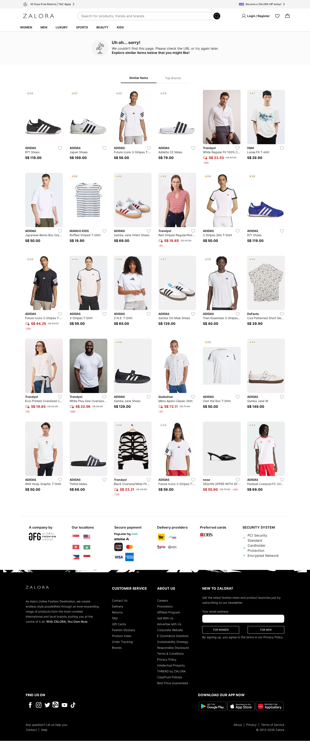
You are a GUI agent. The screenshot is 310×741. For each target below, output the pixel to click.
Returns (117, 612)
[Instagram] (38, 705)
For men (266, 629)
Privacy (251, 725)
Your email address (215, 611)
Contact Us (119, 600)
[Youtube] (64, 705)
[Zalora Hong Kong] (76, 547)
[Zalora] (38, 16)
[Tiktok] (100, 705)
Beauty (102, 27)
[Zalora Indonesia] (87, 557)
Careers (162, 600)
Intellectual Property (171, 665)
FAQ (115, 618)
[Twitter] (47, 705)
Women (26, 27)
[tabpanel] (155, 293)
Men (43, 27)
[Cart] (287, 16)
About (238, 725)
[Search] (216, 16)
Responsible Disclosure (173, 647)
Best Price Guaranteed (172, 683)
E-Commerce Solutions (172, 636)
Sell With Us (165, 618)
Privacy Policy (167, 659)
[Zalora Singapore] (76, 537)
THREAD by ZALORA (171, 671)
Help (44, 730)
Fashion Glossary (123, 630)
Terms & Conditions (170, 653)
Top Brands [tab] (173, 78)
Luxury (62, 27)
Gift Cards (119, 624)
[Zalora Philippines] (76, 557)
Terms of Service (272, 725)
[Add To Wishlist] (60, 148)
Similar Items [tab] (138, 78)
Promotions (165, 606)
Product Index (122, 636)
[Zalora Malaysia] (87, 537)
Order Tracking (122, 642)
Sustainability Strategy (172, 642)
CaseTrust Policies (169, 677)
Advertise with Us (169, 624)
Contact (31, 730)
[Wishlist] (277, 16)
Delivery (117, 606)
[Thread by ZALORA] (56, 705)
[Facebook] (30, 705)
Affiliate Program (168, 612)
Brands (117, 647)
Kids (120, 27)
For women (221, 629)
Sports (82, 27)
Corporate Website (170, 630)
